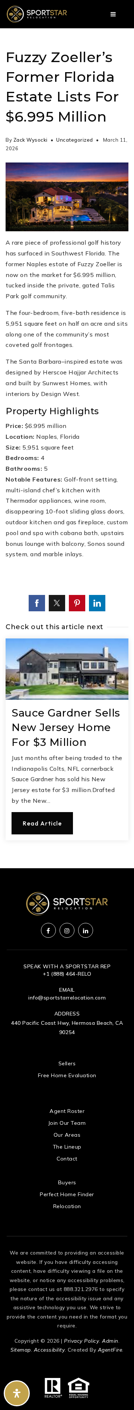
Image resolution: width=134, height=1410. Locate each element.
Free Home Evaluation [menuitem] (67, 1075)
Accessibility (49, 1349)
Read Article (42, 823)
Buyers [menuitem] (67, 1182)
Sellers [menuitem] (67, 1063)
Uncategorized (74, 140)
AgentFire (110, 1349)
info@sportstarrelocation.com (67, 997)
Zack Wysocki (30, 140)
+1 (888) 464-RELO (67, 973)
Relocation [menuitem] (67, 1206)
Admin (110, 1340)
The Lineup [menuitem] (67, 1146)
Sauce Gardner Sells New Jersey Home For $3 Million (66, 727)
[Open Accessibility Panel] (17, 1393)
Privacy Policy (81, 1340)
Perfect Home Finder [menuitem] (67, 1194)
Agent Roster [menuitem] (67, 1111)
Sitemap (20, 1349)
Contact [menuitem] (67, 1158)
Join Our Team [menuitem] (67, 1123)
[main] (67, 448)
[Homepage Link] (37, 13)
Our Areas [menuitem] (67, 1134)
